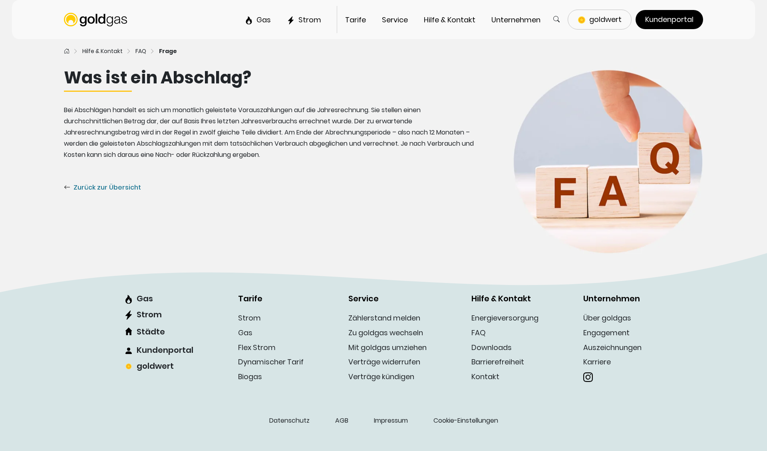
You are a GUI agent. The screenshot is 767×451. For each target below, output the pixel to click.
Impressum (391, 420)
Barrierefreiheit (497, 362)
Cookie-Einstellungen (465, 420)
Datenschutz (289, 420)
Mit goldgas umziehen (387, 347)
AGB (341, 420)
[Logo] (95, 19)
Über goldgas (607, 318)
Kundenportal (165, 350)
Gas (145, 298)
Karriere (597, 362)
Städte (151, 331)
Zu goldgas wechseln (385, 333)
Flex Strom (257, 347)
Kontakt (485, 377)
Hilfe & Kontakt (102, 51)
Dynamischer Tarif (271, 362)
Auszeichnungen (612, 347)
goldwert (155, 366)
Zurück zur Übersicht (107, 187)
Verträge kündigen (381, 377)
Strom (149, 314)
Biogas (250, 377)
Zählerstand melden (384, 318)
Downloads (491, 347)
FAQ (140, 51)
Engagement (606, 333)
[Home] (67, 51)
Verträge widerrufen (384, 362)
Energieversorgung (504, 318)
